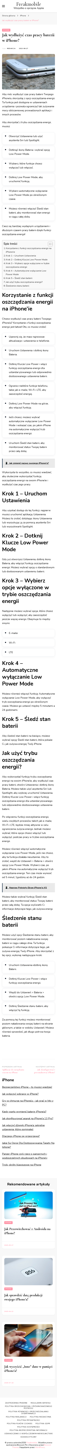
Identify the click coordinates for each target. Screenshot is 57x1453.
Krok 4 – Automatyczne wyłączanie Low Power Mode (26, 272)
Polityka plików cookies (19, 1423)
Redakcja (11, 49)
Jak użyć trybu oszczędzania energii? (24, 282)
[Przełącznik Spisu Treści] (49, 244)
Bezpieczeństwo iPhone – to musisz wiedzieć (27, 1087)
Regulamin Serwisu (41, 1403)
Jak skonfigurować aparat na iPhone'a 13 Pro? (27, 1118)
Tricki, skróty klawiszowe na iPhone (21, 1164)
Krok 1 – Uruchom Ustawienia (21, 255)
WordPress (40, 1447)
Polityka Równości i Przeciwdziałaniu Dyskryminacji (28, 1412)
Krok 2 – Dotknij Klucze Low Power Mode (26, 259)
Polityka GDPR (43, 1423)
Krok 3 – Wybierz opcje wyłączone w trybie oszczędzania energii (27, 265)
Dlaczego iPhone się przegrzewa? (21, 1136)
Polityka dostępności (28, 1427)
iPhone (6, 30)
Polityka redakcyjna (40, 1417)
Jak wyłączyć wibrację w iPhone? (20, 1094)
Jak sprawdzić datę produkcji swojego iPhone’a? (23, 1297)
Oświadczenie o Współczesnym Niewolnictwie (28, 1434)
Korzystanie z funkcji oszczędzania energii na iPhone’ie (28, 250)
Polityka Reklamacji (16, 1417)
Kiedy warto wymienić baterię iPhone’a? (24, 1111)
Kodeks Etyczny (29, 1437)
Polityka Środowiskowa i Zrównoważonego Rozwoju (28, 1407)
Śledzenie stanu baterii (17, 285)
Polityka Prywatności (28, 1420)
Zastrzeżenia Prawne (16, 1403)
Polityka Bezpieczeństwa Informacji (28, 1430)
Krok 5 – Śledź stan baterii (19, 278)
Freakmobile (28, 4)
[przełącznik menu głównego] (3, 6)
